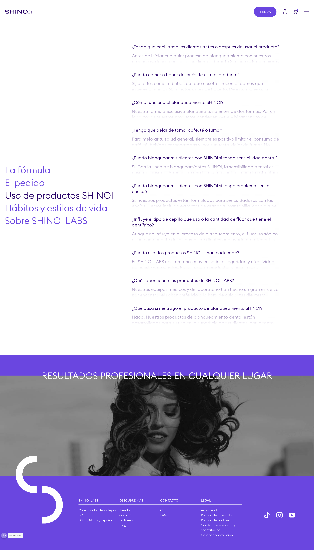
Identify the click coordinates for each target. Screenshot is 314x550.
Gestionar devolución (217, 535)
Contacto (167, 510)
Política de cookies (215, 520)
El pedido (25, 182)
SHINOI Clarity (224, 67)
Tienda (265, 12)
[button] (295, 11)
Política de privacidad (217, 515)
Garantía (126, 515)
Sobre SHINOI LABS (46, 220)
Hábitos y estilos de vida (56, 208)
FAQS (164, 515)
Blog (122, 525)
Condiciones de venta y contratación (218, 527)
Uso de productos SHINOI (59, 195)
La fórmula (27, 170)
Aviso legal (209, 510)
